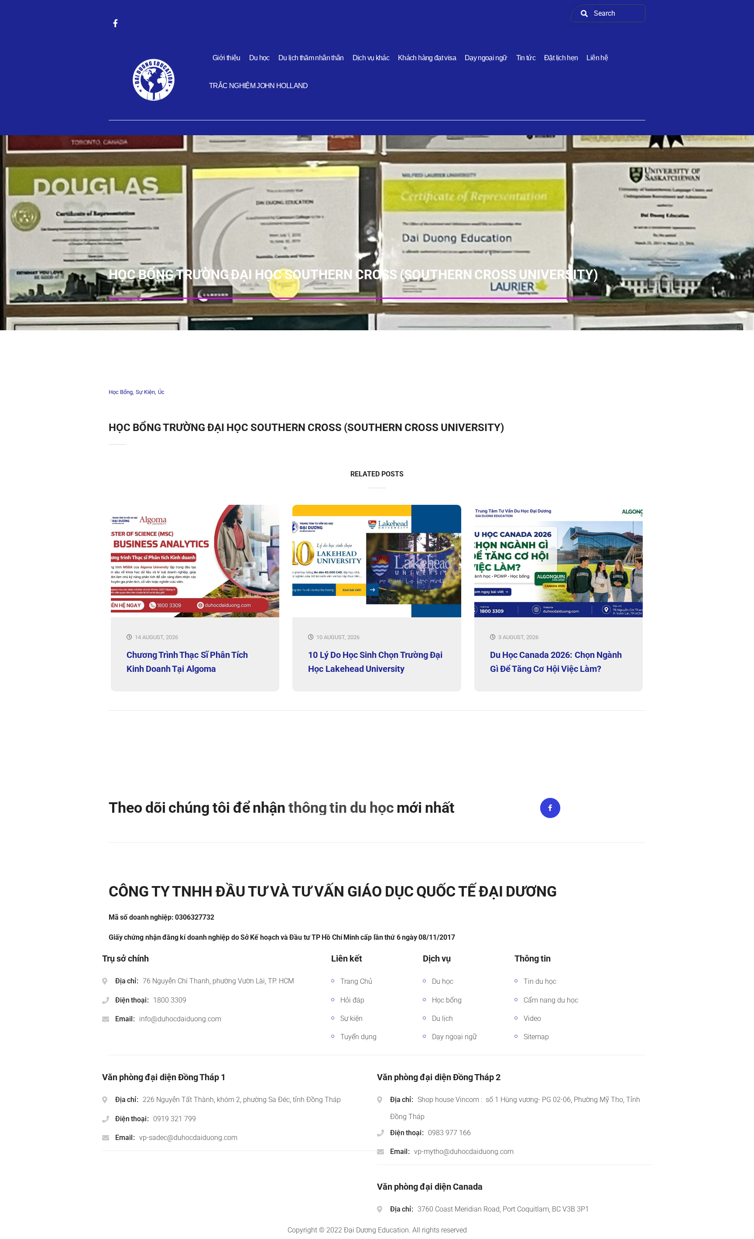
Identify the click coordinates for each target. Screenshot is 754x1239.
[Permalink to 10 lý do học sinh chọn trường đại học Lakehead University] (376, 615)
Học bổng (121, 392)
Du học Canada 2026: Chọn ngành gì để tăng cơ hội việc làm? (556, 662)
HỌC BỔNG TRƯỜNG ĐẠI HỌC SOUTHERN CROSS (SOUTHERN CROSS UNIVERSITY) (306, 427)
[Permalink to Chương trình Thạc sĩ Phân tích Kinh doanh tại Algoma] (195, 615)
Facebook (550, 808)
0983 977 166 (449, 1133)
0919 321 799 (174, 1119)
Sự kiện (145, 392)
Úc (161, 392)
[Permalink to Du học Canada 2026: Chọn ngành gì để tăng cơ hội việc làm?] (558, 615)
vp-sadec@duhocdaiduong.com (188, 1137)
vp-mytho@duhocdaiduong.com (464, 1151)
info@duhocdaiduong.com (180, 1019)
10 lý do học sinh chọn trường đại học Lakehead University (375, 662)
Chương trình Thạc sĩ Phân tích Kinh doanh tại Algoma (187, 662)
